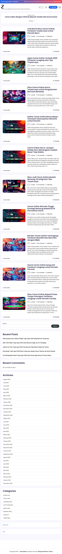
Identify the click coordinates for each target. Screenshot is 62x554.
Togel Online (6, 518)
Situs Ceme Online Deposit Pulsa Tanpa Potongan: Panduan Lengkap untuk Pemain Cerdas (42, 296)
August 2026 (6, 379)
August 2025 (6, 418)
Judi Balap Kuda (7, 501)
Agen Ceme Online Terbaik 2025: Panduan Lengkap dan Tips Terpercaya (42, 60)
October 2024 (7, 451)
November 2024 (7, 447)
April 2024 (6, 470)
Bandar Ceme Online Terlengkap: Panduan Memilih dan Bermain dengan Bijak (43, 238)
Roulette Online (7, 511)
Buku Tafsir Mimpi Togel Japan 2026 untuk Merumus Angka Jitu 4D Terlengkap (24, 343)
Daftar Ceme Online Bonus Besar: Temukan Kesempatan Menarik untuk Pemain (42, 118)
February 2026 (7, 399)
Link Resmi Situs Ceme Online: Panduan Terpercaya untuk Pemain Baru (41, 31)
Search (5, 323)
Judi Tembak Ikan (8, 505)
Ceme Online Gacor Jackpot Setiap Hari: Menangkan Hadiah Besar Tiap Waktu (42, 150)
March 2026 (6, 395)
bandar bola (6, 495)
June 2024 (6, 464)
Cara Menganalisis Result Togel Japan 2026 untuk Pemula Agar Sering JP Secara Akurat (27, 355)
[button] (41, 7)
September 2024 (8, 454)
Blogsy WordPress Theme (45, 551)
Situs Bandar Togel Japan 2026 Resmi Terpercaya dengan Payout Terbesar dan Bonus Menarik (29, 351)
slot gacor (6, 514)
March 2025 (6, 434)
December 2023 (7, 483)
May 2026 (6, 389)
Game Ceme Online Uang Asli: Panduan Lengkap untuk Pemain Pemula (42, 267)
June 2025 (6, 425)
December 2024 (7, 444)
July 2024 (6, 460)
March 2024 (6, 473)
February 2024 (7, 477)
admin (33, 36)
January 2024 (7, 480)
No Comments (41, 36)
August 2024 (6, 457)
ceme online (6, 498)
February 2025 (7, 438)
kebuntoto (5, 525)
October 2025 (7, 412)
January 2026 (7, 402)
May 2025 (6, 428)
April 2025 (6, 431)
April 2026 (6, 392)
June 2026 (6, 386)
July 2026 (6, 382)
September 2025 (8, 415)
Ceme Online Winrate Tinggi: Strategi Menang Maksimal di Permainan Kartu (41, 208)
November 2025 (7, 408)
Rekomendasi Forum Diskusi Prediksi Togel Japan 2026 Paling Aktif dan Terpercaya (26, 338)
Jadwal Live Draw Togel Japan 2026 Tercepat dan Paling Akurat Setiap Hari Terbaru (26, 347)
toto (4, 531)
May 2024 (6, 467)
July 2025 (6, 421)
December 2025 (7, 405)
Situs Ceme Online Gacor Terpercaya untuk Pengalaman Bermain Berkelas (42, 89)
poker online (6, 508)
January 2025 (7, 441)
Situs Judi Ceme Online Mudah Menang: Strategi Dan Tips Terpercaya (41, 179)
